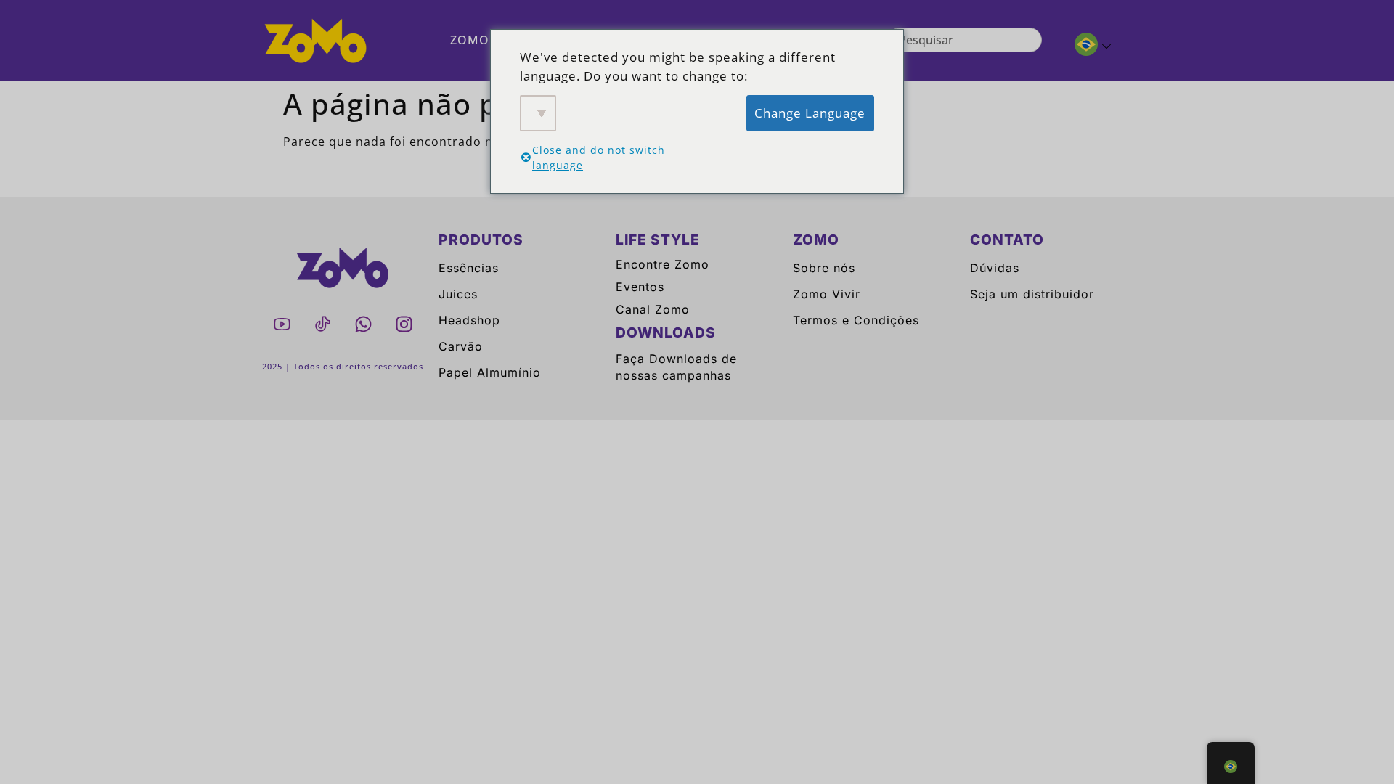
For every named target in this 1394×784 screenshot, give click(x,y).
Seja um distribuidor (1032, 294)
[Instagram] (404, 324)
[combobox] (964, 40)
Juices (458, 294)
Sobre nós (824, 268)
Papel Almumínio (490, 372)
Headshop (469, 320)
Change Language (809, 113)
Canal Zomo (653, 309)
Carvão (461, 346)
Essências (469, 268)
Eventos (640, 286)
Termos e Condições (856, 320)
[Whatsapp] (363, 324)
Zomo (469, 40)
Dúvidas (994, 268)
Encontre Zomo (662, 264)
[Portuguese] (1086, 46)
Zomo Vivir (826, 294)
